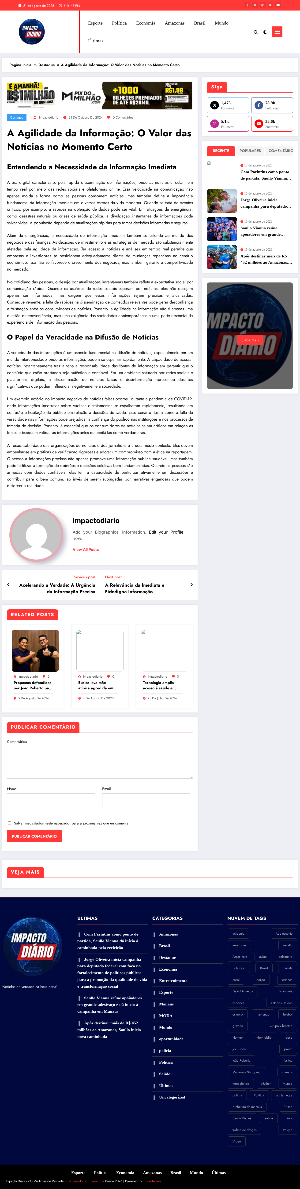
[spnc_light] (265, 31)
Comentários (17, 741)
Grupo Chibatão (281, 1025)
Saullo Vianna (241, 1118)
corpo (261, 979)
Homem (238, 1037)
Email (106, 788)
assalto (287, 945)
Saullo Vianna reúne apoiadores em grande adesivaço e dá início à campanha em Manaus (260, 232)
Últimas (95, 40)
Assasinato (239, 956)
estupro (237, 1014)
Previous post (83, 577)
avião (263, 956)
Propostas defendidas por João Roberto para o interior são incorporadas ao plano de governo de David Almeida (33, 685)
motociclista (240, 1083)
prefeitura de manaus (247, 1106)
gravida (237, 1025)
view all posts (86, 549)
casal (236, 979)
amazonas (239, 945)
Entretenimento (173, 980)
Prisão (288, 1106)
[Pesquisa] (256, 31)
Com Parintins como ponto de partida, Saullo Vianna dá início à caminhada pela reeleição (264, 175)
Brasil (200, 22)
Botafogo (238, 968)
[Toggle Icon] (277, 31)
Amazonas (175, 22)
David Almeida (242, 991)
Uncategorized (172, 1097)
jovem (288, 1049)
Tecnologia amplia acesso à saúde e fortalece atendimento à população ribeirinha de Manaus (162, 685)
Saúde (164, 1074)
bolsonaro (285, 956)
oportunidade (171, 1039)
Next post (113, 577)
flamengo (263, 1014)
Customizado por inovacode (84, 1181)
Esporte (95, 22)
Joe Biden (239, 1049)
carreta (287, 968)
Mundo (222, 22)
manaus (287, 1072)
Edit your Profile (166, 532)
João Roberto (241, 1060)
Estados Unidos (281, 1003)
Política (119, 22)
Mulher (266, 1083)
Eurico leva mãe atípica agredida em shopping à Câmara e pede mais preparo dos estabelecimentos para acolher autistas (97, 685)
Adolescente (284, 933)
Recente (221, 150)
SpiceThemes (152, 1181)
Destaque (16, 117)
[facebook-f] (247, 5)
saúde (269, 1118)
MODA (165, 1015)
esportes (238, 1003)
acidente (238, 933)
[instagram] (270, 5)
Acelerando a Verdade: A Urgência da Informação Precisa (57, 588)
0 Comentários (123, 117)
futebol (287, 1014)
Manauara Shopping (246, 1072)
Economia (145, 22)
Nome (12, 788)
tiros (289, 1118)
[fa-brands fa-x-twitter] (255, 5)
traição (287, 1130)
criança (287, 979)
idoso (288, 1037)
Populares (250, 150)
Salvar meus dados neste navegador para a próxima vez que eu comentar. (72, 823)
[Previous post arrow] (8, 585)
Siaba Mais (250, 340)
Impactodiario (49, 117)
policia (165, 1050)
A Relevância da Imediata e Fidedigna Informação (134, 588)
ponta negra (284, 1095)
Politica (259, 1095)
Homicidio (264, 1037)
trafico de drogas (244, 1130)
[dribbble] (263, 5)
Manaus (166, 1004)
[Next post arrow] (191, 585)
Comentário (280, 150)
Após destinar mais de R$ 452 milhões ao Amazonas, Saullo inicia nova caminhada (264, 260)
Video (236, 1141)
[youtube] (278, 5)
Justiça (288, 1060)
